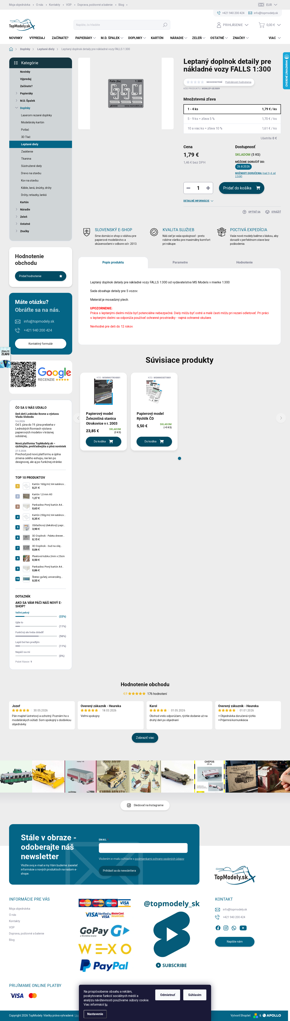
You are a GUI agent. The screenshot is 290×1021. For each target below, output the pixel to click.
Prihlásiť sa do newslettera (119, 870)
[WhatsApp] (234, 927)
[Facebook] (218, 927)
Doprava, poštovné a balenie (95, 4)
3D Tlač (25, 137)
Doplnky (25, 108)
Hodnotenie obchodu (145, 684)
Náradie (25, 209)
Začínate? (26, 86)
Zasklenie (27, 151)
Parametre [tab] (180, 262)
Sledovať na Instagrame (149, 805)
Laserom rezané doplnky (36, 115)
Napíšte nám (235, 941)
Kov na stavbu (29, 180)
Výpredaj (25, 79)
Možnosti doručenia (255, 175)
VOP (69, 4)
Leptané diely (29, 144)
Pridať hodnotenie (30, 276)
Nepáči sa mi (22, 652)
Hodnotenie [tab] (244, 262)
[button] (179, 458)
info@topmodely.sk (39, 321)
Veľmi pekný (22, 612)
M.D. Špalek (27, 100)
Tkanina (26, 158)
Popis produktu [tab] (113, 262)
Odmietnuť (167, 995)
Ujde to (19, 622)
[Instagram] (226, 927)
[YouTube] (243, 927)
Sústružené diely (31, 166)
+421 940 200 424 (38, 330)
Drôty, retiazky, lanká (34, 194)
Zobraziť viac (145, 738)
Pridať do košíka (237, 188)
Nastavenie (95, 1014)
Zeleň (23, 216)
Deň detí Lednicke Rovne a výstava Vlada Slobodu (37, 415)
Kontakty (54, 4)
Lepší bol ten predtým (27, 642)
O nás (39, 4)
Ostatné (25, 223)
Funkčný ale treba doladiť (29, 632)
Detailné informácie (196, 200)
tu (106, 1004)
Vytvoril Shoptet (241, 1015)
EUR (269, 5)
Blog (121, 4)
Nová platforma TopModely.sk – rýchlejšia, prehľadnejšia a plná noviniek (40, 445)
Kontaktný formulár (41, 343)
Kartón (24, 202)
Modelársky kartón (32, 122)
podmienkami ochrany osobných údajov (159, 858)
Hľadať (165, 24)
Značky (24, 231)
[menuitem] (17, 38)
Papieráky (26, 93)
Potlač (25, 129)
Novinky (25, 71)
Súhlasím (194, 995)
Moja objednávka (19, 4)
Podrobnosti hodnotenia (238, 82)
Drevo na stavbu (31, 173)
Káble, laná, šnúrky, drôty (36, 187)
